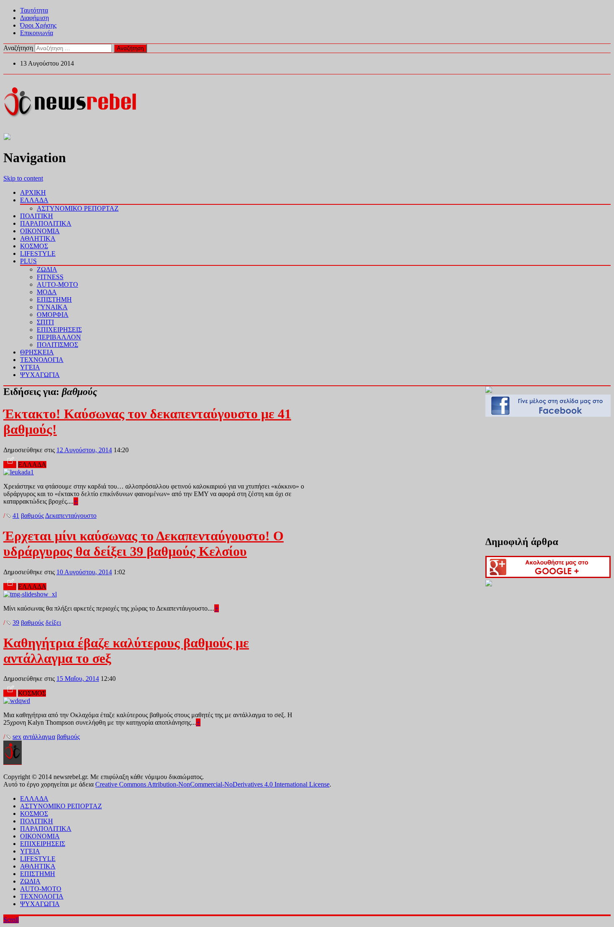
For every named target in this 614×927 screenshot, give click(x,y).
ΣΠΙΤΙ (45, 322)
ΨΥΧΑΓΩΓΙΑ (40, 374)
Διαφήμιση (34, 17)
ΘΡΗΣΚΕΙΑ (37, 352)
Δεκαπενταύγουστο (70, 515)
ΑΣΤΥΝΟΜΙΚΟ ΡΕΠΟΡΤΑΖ (78, 208)
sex (17, 736)
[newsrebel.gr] (70, 116)
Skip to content (23, 178)
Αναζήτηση (18, 47)
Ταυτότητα (34, 10)
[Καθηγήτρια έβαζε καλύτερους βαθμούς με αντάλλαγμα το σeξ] (16, 700)
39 (16, 622)
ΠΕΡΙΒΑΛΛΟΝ (59, 337)
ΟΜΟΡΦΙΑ (53, 314)
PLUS (28, 261)
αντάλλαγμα (39, 736)
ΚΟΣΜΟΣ (34, 246)
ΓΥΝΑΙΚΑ (52, 307)
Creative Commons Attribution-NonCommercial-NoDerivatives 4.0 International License (212, 784)
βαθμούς (32, 515)
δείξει (53, 622)
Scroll (11, 919)
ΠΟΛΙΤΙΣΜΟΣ (57, 344)
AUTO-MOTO (57, 284)
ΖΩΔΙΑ (47, 269)
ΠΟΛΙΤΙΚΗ (36, 215)
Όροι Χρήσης (38, 25)
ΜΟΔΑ (47, 291)
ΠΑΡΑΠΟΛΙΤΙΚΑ (45, 223)
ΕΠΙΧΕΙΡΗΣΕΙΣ (59, 329)
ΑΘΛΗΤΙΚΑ (38, 238)
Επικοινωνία (36, 32)
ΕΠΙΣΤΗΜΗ (54, 299)
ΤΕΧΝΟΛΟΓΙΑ (41, 359)
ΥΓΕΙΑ (30, 367)
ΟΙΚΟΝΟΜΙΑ (40, 230)
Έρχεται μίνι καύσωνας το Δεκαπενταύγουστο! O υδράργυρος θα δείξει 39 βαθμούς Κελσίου (143, 543)
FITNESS (50, 276)
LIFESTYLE (38, 253)
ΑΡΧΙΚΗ (33, 192)
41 (16, 515)
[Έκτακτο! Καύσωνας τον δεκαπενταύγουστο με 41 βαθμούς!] (18, 472)
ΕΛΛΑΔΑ (34, 200)
